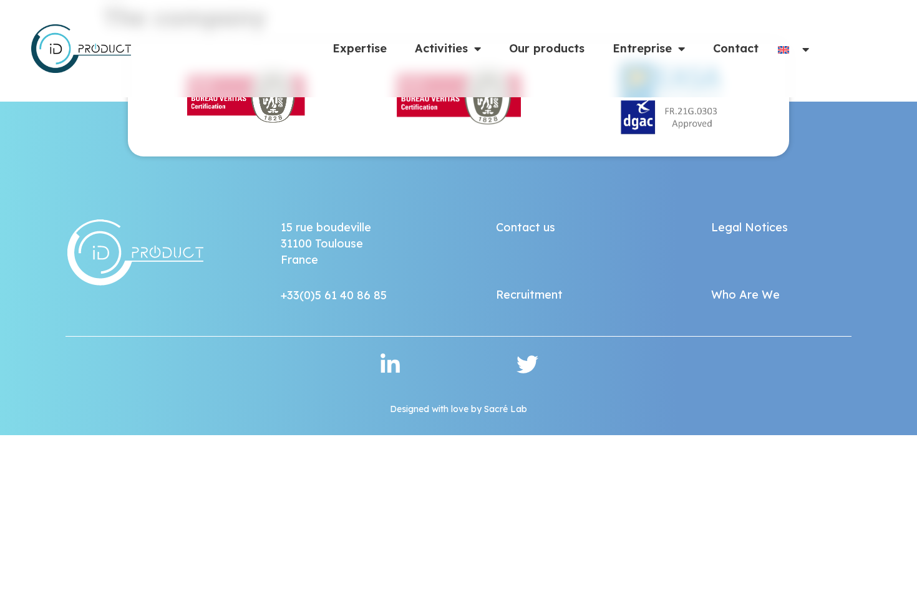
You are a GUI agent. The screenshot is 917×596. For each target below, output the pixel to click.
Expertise (359, 48)
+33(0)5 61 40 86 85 (334, 295)
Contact (736, 48)
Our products (547, 48)
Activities (441, 48)
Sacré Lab (505, 409)
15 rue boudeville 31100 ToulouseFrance (326, 243)
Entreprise (642, 48)
